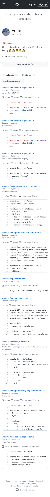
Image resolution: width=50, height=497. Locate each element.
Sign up (43, 4)
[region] (25, 107)
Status (31, 481)
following (22, 56)
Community (40, 481)
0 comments (27, 97)
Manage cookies (32, 483)
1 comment (24, 305)
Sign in (32, 4)
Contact (21, 483)
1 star (36, 286)
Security (23, 481)
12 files (7, 163)
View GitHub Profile (25, 64)
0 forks (16, 97)
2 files (6, 286)
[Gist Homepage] (17, 4)
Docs (14, 483)
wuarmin (5, 87)
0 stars (37, 97)
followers (10, 56)
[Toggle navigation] (3, 4)
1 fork (15, 163)
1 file (6, 305)
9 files (6, 196)
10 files (7, 97)
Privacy (15, 481)
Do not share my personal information (25, 486)
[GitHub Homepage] (17, 490)
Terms (8, 481)
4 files (6, 354)
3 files (6, 130)
